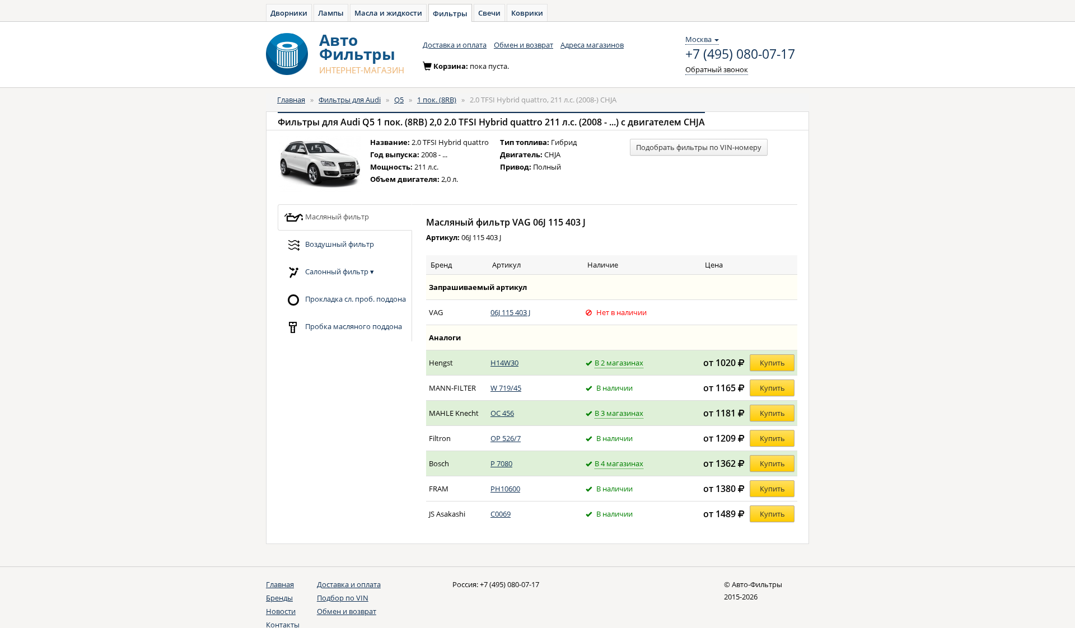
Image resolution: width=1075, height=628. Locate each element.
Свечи (489, 13)
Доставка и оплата (455, 45)
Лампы (331, 13)
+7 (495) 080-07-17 (740, 54)
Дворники (288, 13)
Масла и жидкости (388, 13)
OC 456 (502, 413)
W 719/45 (505, 388)
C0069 (500, 514)
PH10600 (505, 489)
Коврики (527, 13)
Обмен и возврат (523, 45)
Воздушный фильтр (338, 243)
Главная (291, 100)
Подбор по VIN (342, 598)
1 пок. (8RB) (436, 100)
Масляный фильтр (336, 216)
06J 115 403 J (510, 312)
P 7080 (501, 463)
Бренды (279, 598)
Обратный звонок (716, 69)
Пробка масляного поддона (352, 326)
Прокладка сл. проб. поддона (354, 298)
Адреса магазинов (592, 45)
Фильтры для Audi (350, 100)
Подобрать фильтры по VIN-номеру (698, 147)
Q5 (399, 100)
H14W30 (504, 363)
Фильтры (450, 13)
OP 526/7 (505, 438)
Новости (281, 611)
